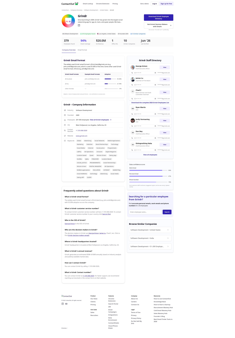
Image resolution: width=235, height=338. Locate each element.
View (164, 67)
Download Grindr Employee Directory (159, 17)
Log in (154, 4)
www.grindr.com (81, 136)
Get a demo (144, 4)
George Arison (70, 224)
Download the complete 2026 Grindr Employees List (150, 103)
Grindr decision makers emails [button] (78, 235)
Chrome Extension (102, 4)
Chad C (138, 90)
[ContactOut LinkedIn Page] (63, 315)
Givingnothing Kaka (144, 143)
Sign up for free (166, 4)
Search (167, 212)
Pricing (115, 4)
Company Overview (69, 50)
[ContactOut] (70, 4)
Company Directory (76, 10)
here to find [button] (106, 214)
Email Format (82, 50)
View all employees (150, 155)
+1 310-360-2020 (81, 130)
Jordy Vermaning (143, 119)
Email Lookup (88, 4)
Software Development (91, 10)
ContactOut (65, 10)
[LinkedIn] (79, 25)
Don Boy (139, 131)
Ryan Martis (141, 107)
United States (104, 10)
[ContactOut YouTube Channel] (66, 315)
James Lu (103, 233)
